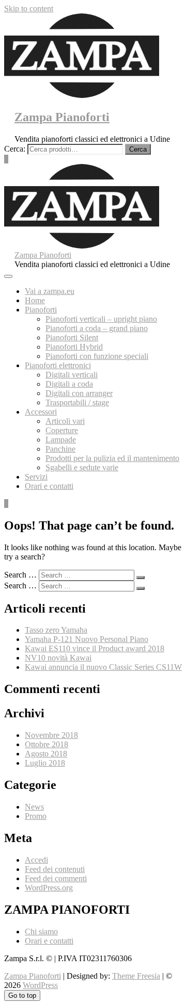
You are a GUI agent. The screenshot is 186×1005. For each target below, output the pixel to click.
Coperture (61, 430)
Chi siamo (41, 931)
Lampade (60, 439)
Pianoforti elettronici (58, 365)
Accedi (36, 859)
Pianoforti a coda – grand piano (96, 328)
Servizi (36, 476)
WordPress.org (49, 887)
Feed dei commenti (56, 878)
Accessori (41, 411)
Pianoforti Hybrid (74, 346)
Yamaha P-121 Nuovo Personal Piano (86, 639)
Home (35, 300)
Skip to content (28, 8)
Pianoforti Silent (71, 337)
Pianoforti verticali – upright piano (101, 319)
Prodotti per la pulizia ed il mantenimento (112, 458)
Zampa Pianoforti (62, 117)
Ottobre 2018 (46, 744)
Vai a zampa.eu (49, 291)
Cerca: (14, 148)
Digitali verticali (71, 374)
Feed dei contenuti (55, 869)
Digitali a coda (69, 384)
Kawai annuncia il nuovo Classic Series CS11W (103, 667)
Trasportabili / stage (77, 402)
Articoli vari (65, 421)
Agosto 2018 (46, 753)
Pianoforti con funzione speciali (96, 356)
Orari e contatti (49, 486)
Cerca (138, 149)
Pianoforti (41, 309)
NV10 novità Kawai (58, 657)
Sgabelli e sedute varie (81, 467)
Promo (36, 816)
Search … (20, 574)
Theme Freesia (136, 975)
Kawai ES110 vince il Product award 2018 (94, 648)
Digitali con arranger (79, 393)
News (34, 806)
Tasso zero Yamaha (56, 629)
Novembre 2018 (51, 735)
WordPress (40, 985)
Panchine (60, 448)
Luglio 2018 (45, 763)
